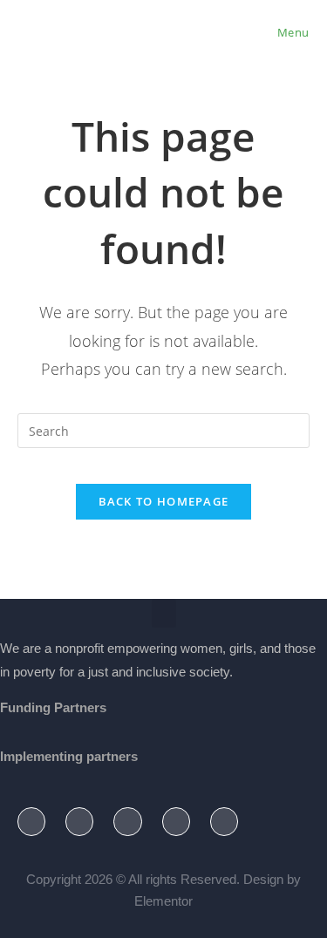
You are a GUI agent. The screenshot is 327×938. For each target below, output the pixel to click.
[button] (164, 613)
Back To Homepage (164, 501)
